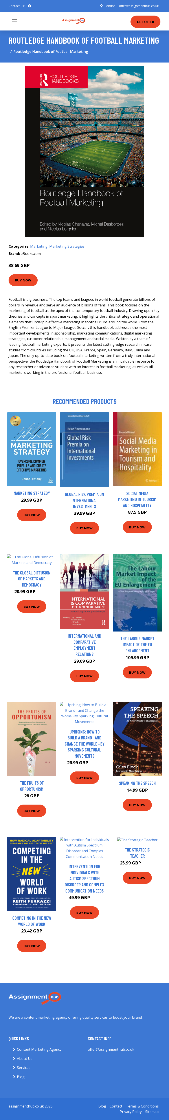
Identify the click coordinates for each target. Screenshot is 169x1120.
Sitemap (152, 1111)
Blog (21, 1076)
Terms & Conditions (142, 1106)
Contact (116, 1106)
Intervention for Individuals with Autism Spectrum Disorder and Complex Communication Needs (84, 878)
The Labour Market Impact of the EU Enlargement (137, 644)
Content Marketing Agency (39, 1049)
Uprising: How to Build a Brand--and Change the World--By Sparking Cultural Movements (85, 744)
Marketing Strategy (32, 493)
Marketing (39, 246)
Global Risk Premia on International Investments (84, 500)
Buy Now (23, 280)
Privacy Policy (131, 1111)
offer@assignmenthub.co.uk (139, 6)
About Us (24, 1058)
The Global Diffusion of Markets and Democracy (32, 578)
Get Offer (145, 22)
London (110, 6)
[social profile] (29, 6)
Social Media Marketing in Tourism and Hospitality (137, 499)
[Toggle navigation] (14, 21)
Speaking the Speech (137, 783)
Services (23, 1067)
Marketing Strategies (66, 246)
